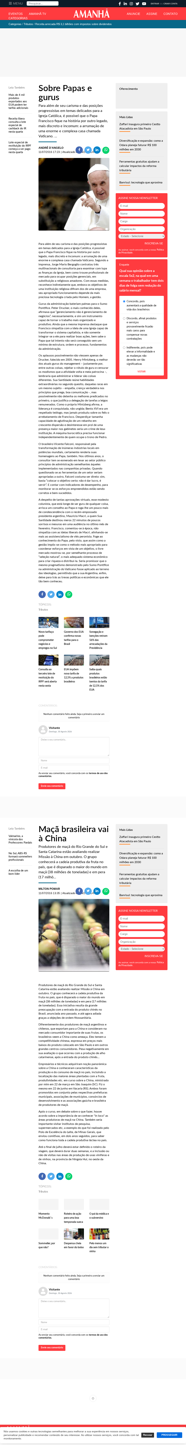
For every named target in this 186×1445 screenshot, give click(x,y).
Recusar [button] (147, 1435)
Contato (170, 13)
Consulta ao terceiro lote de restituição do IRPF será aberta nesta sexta (48, 677)
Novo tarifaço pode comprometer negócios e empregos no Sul (48, 640)
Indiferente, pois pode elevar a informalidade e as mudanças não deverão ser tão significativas (141, 355)
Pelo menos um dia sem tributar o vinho (99, 1247)
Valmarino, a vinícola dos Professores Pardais (20, 839)
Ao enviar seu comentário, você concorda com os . (73, 774)
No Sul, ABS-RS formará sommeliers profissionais (20, 856)
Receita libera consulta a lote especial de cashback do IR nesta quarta (17, 125)
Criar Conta (170, 4)
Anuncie (133, 13)
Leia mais (93, 1398)
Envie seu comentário (52, 786)
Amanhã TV (37, 13)
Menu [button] (18, 3)
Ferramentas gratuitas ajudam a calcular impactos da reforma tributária (139, 166)
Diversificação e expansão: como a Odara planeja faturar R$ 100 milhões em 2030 (141, 145)
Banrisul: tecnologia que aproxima (140, 182)
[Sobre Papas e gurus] (74, 194)
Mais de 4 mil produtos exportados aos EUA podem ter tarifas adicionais (18, 101)
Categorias (18, 18)
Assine (151, 13)
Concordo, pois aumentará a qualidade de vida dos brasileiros (141, 305)
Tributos (43, 610)
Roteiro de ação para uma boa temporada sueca (73, 1218)
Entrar (155, 4)
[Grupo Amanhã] (91, 13)
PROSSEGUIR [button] (169, 1435)
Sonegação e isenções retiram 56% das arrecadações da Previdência (98, 640)
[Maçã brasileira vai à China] (74, 935)
